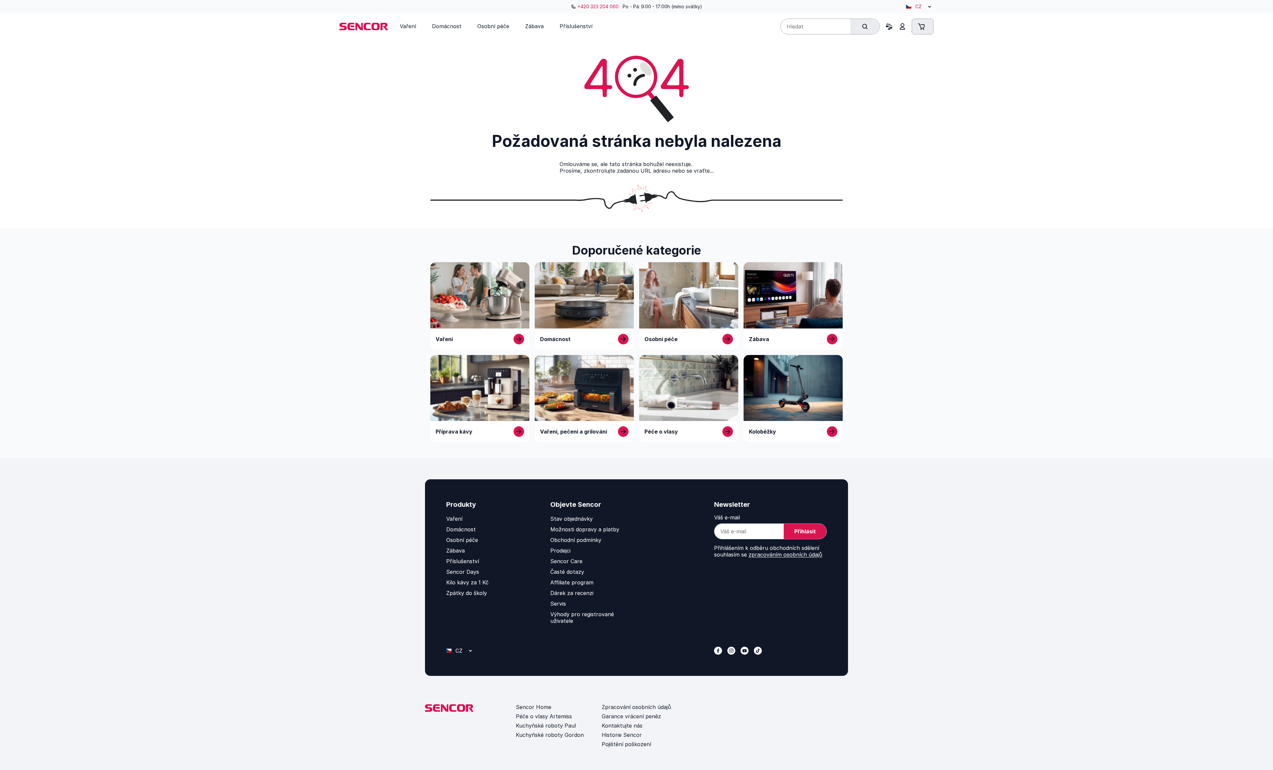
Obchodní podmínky (575, 540)
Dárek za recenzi (571, 593)
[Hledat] (864, 26)
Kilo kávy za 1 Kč (467, 582)
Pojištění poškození (626, 744)
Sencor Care (566, 561)
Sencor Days (462, 571)
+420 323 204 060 (598, 6)
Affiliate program (571, 582)
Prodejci (560, 550)
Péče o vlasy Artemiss (544, 716)
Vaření (454, 518)
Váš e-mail (727, 517)
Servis (558, 603)
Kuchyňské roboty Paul (546, 725)
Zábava (455, 550)
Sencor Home (533, 707)
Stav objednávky (571, 518)
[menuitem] (408, 26)
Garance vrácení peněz (631, 716)
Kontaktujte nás (622, 725)
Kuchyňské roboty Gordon (550, 735)
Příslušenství (462, 561)
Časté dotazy (567, 571)
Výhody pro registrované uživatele (582, 617)
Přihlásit (805, 531)
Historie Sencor (622, 735)
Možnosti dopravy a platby (584, 529)
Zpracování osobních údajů (636, 707)
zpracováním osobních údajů (785, 554)
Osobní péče (462, 540)
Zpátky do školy (466, 593)
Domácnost (461, 529)
